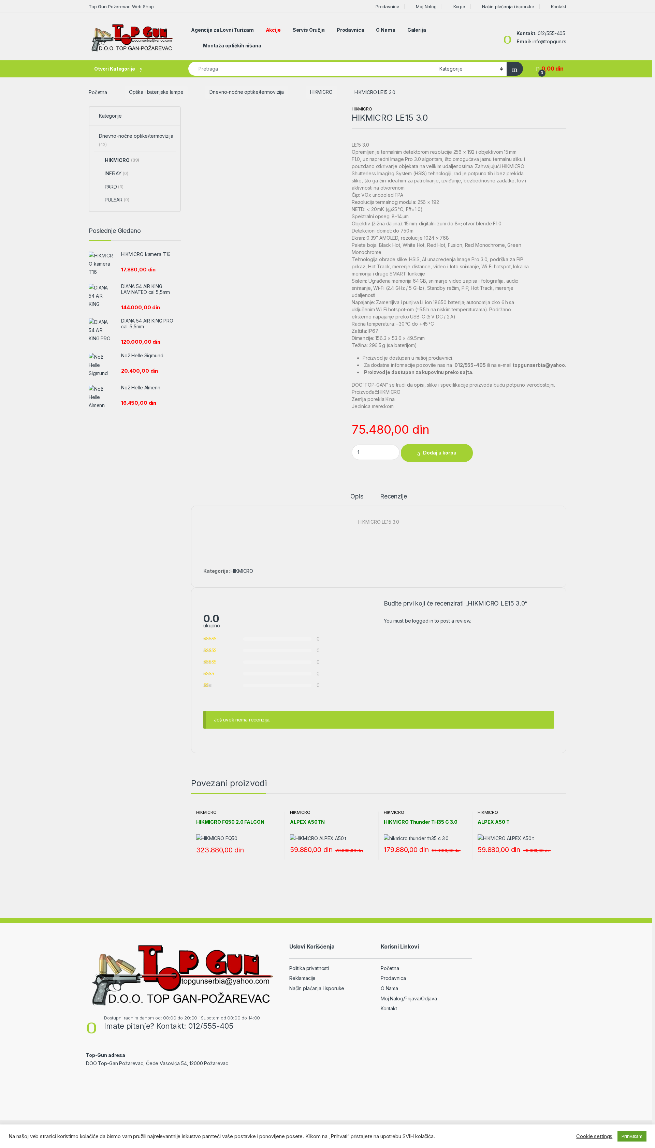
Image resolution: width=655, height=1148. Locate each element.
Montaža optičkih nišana (232, 45)
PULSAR (117, 200)
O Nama (385, 30)
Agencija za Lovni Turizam (222, 30)
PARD (114, 187)
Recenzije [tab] (393, 496)
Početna (98, 92)
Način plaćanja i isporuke (508, 6)
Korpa (459, 6)
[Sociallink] (89, 1078)
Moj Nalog (426, 6)
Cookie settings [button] (594, 1136)
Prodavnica (387, 6)
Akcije (273, 30)
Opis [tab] (356, 496)
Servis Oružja (309, 30)
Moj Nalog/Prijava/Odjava (409, 998)
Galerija (416, 30)
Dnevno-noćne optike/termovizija (246, 92)
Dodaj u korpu (439, 453)
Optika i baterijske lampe (156, 92)
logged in (422, 621)
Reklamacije (302, 978)
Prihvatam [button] (632, 1136)
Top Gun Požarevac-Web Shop (121, 6)
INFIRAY (116, 173)
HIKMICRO (321, 92)
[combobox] (312, 69)
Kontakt (558, 6)
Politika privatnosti (309, 968)
